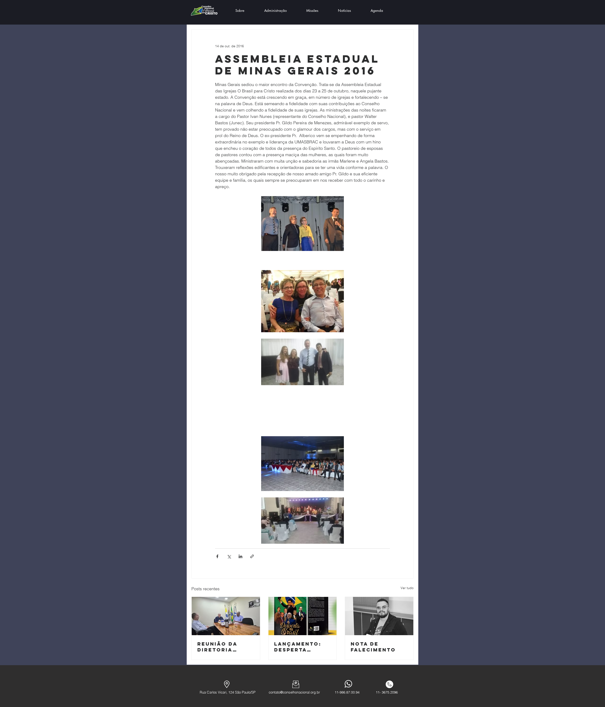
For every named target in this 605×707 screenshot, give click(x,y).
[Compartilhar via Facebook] (217, 556)
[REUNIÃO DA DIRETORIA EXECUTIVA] (226, 616)
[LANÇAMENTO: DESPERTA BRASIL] (302, 616)
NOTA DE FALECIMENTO (373, 647)
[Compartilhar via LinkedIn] (240, 556)
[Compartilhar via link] (252, 556)
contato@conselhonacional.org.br (294, 692)
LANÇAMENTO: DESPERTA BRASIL (297, 647)
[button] (239, 11)
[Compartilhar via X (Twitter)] (229, 556)
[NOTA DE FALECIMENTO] (379, 616)
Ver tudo (407, 588)
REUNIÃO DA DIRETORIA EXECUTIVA (217, 647)
